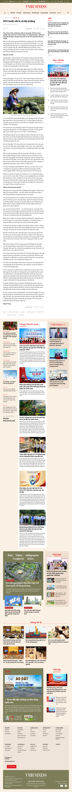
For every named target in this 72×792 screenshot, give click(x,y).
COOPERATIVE (21, 744)
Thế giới (7, 731)
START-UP (32, 744)
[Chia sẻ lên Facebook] (35, 28)
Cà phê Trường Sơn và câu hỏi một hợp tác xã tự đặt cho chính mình (59, 96)
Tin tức (44, 729)
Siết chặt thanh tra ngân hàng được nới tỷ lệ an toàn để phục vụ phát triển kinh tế (58, 51)
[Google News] (28, 28)
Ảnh (10, 555)
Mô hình (6, 418)
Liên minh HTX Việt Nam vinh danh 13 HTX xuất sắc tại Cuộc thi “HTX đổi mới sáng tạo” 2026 (58, 42)
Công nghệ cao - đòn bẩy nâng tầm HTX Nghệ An (60, 594)
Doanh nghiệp (44, 12)
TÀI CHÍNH (20, 727)
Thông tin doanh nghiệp (60, 738)
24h (31, 729)
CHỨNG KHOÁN (34, 727)
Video (19, 555)
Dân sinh (45, 746)
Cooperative (7, 18)
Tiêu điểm (12, 12)
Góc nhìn (32, 735)
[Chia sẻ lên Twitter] (38, 28)
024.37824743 (63, 783)
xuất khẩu (21, 315)
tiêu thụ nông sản (11, 315)
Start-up (5, 379)
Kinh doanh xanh (9, 420)
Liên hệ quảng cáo (10, 761)
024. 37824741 (8, 758)
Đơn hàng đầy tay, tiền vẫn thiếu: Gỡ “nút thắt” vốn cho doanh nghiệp (36, 662)
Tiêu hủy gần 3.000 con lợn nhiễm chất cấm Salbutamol (9, 354)
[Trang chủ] (8, 13)
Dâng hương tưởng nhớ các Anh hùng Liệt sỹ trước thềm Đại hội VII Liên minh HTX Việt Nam (59, 115)
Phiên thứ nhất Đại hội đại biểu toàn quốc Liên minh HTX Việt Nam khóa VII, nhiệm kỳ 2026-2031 (59, 89)
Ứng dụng (7, 750)
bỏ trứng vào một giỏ (12, 312)
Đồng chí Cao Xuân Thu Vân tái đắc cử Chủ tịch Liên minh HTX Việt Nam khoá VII (58, 33)
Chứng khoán (26, 12)
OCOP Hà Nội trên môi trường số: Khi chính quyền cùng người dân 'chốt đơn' (56, 573)
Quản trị (58, 735)
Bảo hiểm (20, 733)
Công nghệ (53, 12)
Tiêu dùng (58, 731)
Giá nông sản (30, 312)
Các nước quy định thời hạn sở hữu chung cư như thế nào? (32, 612)
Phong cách (46, 750)
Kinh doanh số (21, 737)
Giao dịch (32, 733)
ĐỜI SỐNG (45, 744)
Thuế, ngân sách (22, 735)
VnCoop (57, 554)
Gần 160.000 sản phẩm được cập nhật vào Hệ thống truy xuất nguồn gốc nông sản (9, 364)
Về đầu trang (11, 766)
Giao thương (59, 733)
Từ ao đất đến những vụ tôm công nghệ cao (61, 586)
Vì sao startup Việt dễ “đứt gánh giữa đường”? (9, 389)
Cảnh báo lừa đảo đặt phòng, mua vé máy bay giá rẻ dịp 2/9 (9, 345)
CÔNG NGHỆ (8, 744)
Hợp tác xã (16, 18)
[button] (40, 716)
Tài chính (18, 12)
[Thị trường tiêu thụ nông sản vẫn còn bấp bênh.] (23, 87)
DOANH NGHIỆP (59, 727)
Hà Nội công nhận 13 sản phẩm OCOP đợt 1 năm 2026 (61, 580)
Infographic (32, 555)
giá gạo (23, 312)
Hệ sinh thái (33, 750)
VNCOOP (58, 744)
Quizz (30, 559)
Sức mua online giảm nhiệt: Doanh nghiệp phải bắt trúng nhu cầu (58, 642)
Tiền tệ (19, 731)
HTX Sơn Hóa (39, 312)
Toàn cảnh (46, 733)
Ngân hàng (20, 729)
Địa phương (8, 733)
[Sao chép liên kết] (43, 28)
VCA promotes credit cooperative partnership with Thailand (57, 383)
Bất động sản (35, 12)
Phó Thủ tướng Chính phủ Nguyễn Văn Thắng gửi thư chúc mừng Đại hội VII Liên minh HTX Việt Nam (58, 24)
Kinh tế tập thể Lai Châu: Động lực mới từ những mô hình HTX (61, 602)
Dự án (44, 731)
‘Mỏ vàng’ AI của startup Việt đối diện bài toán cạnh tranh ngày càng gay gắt (10, 399)
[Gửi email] (40, 28)
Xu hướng (7, 746)
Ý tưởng (32, 748)
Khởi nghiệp (33, 746)
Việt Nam (7, 729)
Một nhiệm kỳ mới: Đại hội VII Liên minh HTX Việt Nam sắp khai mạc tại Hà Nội (59, 108)
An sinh (19, 752)
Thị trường (58, 729)
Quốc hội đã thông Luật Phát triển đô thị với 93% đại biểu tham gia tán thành (12, 642)
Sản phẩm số (8, 748)
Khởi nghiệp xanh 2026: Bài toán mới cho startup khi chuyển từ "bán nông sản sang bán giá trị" (10, 409)
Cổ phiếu (32, 731)
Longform (18, 559)
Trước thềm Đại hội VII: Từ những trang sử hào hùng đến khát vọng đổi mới (59, 101)
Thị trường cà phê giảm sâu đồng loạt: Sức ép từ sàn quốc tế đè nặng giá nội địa (10, 335)
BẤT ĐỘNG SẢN (46, 727)
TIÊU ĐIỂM (7, 727)
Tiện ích (45, 735)
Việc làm (45, 748)
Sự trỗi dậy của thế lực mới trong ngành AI (9, 382)
